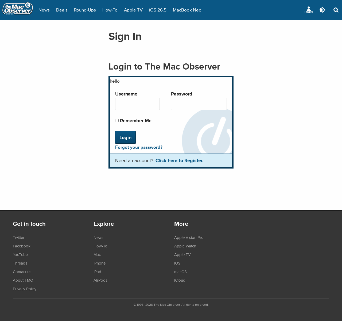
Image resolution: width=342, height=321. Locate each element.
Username (126, 93)
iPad (97, 271)
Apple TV (133, 9)
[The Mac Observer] (17, 10)
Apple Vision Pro (189, 237)
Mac (97, 254)
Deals (62, 9)
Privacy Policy (24, 289)
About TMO (23, 280)
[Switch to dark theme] (322, 10)
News (44, 9)
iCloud (179, 280)
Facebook (21, 246)
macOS (180, 271)
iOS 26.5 (157, 9)
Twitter (18, 237)
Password (181, 93)
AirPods (100, 280)
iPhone (100, 263)
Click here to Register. (179, 160)
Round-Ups (85, 9)
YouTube (20, 254)
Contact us (22, 271)
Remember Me (135, 120)
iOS (177, 263)
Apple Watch (185, 246)
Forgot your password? (138, 147)
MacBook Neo (187, 9)
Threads (20, 263)
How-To (110, 9)
